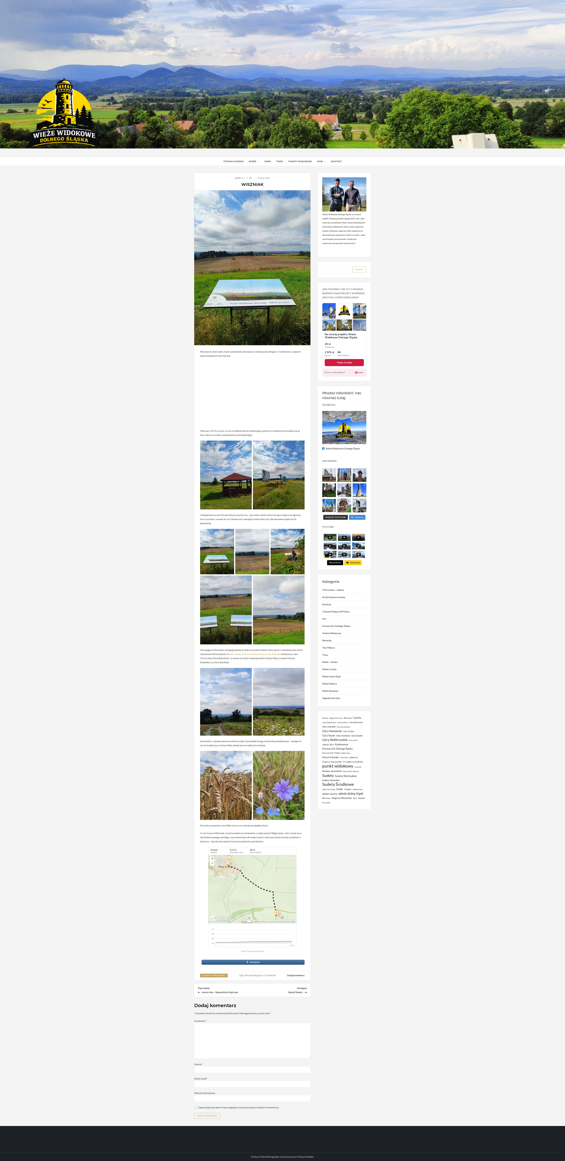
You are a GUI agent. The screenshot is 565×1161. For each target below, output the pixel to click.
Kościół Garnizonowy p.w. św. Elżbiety (261, 654)
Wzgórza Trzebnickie (265, 975)
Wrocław (326, 798)
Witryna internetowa (204, 1093)
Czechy (357, 717)
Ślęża (355, 798)
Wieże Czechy (329, 669)
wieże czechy (329, 793)
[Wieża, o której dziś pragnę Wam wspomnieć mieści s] (359, 505)
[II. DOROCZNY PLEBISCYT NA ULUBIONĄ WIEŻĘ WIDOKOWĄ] (329, 505)
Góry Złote (353, 740)
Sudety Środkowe (338, 784)
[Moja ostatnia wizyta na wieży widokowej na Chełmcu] (329, 475)
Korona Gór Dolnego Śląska (336, 625)
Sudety (328, 775)
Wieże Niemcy (329, 683)
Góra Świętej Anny (329, 722)
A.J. (243, 178)
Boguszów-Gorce (336, 718)
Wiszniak (249, 975)
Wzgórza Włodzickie (341, 798)
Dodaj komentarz (296, 975)
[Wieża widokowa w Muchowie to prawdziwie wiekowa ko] (344, 475)
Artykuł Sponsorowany (333, 597)
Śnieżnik (361, 798)
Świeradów (326, 803)
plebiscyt (353, 757)
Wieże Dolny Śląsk (331, 676)
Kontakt (336, 161)
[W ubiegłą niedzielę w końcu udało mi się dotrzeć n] (359, 490)
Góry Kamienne (332, 731)
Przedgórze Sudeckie (353, 761)
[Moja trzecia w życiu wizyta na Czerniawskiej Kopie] (344, 490)
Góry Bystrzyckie (356, 722)
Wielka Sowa (358, 789)
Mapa (267, 161)
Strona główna (233, 161)
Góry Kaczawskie (343, 727)
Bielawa (325, 718)
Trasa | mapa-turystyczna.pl (252, 951)
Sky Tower (235, 654)
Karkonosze (341, 744)
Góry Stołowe (343, 735)
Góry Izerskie (328, 726)
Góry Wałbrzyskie (335, 740)
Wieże (252, 161)
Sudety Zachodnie (331, 780)
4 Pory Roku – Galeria (333, 589)
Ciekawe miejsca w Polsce (336, 611)
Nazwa (198, 1064)
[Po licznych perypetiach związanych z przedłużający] (359, 475)
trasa (339, 789)
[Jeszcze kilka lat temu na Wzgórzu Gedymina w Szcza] (344, 505)
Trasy (279, 161)
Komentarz (200, 1020)
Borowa (348, 718)
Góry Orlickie (348, 731)
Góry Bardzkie (343, 722)
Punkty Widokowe (214, 975)
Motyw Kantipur (305, 1156)
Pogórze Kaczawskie (332, 761)
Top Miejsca (328, 647)
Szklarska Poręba (328, 789)
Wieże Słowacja (330, 690)
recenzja (357, 767)
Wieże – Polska (330, 662)
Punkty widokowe (300, 161)
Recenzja (326, 640)
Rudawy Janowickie (332, 771)
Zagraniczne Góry (331, 698)
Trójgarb (348, 789)
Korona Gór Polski (331, 753)
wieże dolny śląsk (351, 793)
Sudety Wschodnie (346, 776)
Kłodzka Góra (345, 753)
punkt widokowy (337, 766)
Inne (320, 161)
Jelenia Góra (328, 744)
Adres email (201, 1078)
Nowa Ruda (344, 757)
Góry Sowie (328, 735)
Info (324, 618)
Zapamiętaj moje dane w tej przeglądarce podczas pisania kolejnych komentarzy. (238, 1107)
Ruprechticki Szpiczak (351, 771)
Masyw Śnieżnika (330, 757)
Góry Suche (356, 735)
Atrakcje (326, 604)
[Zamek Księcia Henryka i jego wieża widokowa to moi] (329, 490)
